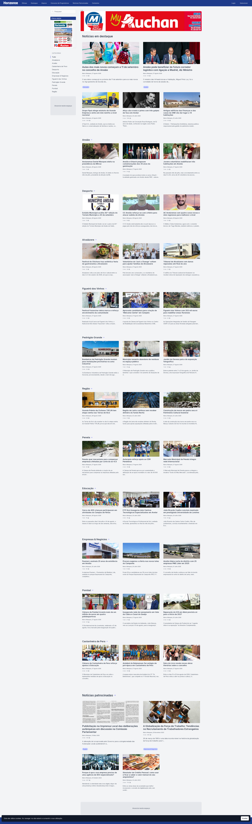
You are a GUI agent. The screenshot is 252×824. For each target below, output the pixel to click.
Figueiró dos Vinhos (59, 79)
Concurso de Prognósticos (60, 3)
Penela (54, 85)
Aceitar (245, 818)
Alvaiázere (56, 60)
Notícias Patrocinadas (80, 3)
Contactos (95, 3)
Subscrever (244, 3)
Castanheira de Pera (59, 66)
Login (233, 3)
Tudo (54, 57)
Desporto (55, 70)
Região (54, 92)
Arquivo (44, 3)
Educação (55, 73)
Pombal (55, 88)
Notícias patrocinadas (97, 695)
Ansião (54, 63)
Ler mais (135, 87)
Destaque (34, 3)
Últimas (24, 3)
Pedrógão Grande (58, 82)
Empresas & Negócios (60, 76)
